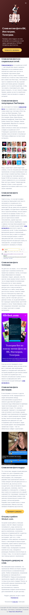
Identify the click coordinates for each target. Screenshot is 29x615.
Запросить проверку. (12, 50)
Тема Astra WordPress (15, 611)
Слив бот (15, 602)
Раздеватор (14, 597)
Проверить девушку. (14, 511)
